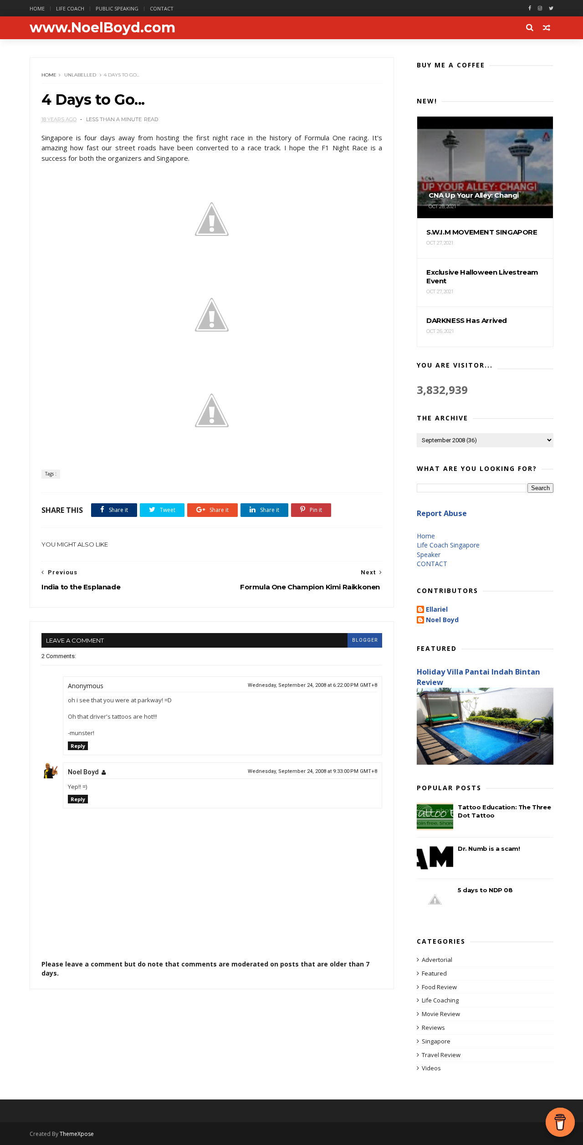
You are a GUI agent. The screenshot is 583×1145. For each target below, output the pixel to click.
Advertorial (437, 960)
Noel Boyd (83, 772)
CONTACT (432, 563)
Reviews (433, 1027)
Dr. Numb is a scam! (489, 848)
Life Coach (70, 8)
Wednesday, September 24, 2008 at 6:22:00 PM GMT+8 (312, 685)
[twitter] (551, 8)
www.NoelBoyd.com (102, 27)
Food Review (439, 987)
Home (37, 8)
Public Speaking (117, 8)
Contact (162, 8)
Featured (434, 973)
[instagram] (540, 8)
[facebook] (529, 8)
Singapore (436, 1041)
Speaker (428, 554)
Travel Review (441, 1055)
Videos (431, 1068)
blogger (365, 640)
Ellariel (437, 609)
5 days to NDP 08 (485, 890)
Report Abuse (442, 513)
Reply (78, 745)
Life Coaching (440, 1000)
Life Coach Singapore (448, 545)
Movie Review (441, 1014)
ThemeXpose (77, 1134)
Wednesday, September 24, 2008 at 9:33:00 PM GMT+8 (312, 771)
